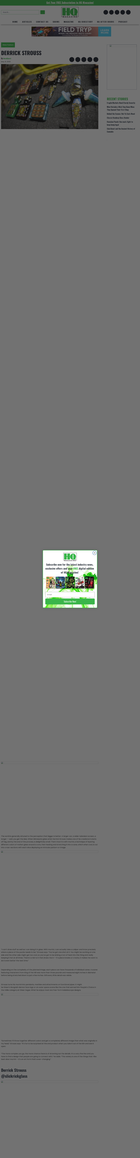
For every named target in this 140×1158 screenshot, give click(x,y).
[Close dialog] (94, 553)
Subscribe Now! (70, 601)
